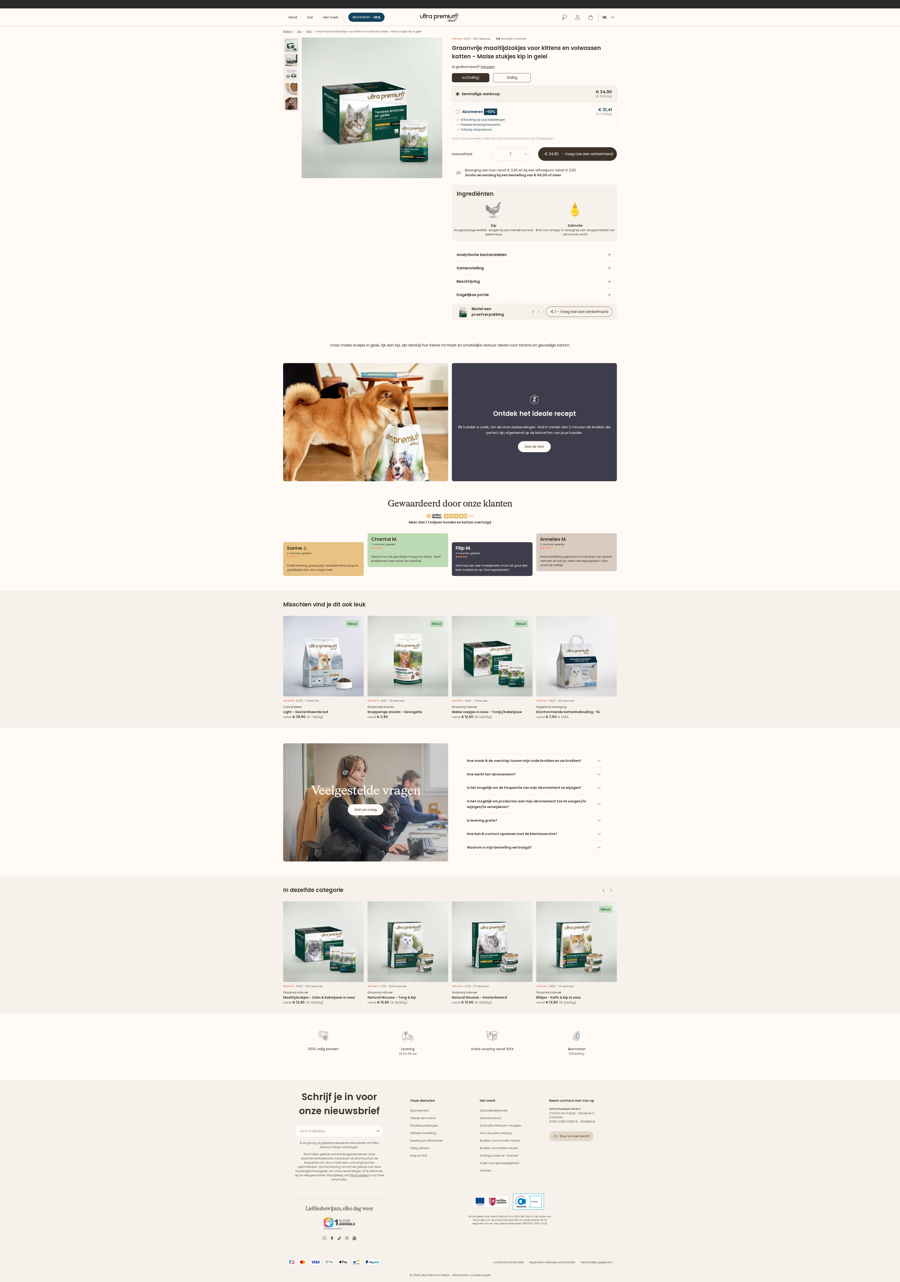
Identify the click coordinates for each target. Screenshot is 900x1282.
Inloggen (488, 66)
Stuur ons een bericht (575, 1136)
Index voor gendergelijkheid (499, 1163)
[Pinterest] (346, 1239)
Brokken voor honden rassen (500, 1141)
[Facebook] (331, 1239)
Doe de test (534, 446)
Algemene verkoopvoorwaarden (552, 1262)
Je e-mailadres (312, 1131)
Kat (299, 31)
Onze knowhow (490, 1118)
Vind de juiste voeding (496, 1133)
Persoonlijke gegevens (596, 1262)
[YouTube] (354, 1239)
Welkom (288, 31)
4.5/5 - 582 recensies (477, 39)
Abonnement (419, 1111)
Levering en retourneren (426, 1141)
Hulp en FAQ (418, 1156)
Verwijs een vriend (422, 1118)
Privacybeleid (359, 1175)
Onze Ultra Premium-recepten (500, 1126)
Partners (485, 1171)
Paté (308, 31)
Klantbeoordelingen (424, 1126)
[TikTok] (339, 1239)
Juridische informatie (508, 1262)
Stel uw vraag (366, 809)
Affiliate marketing (423, 1133)
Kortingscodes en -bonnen (499, 1156)
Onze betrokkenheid (493, 1111)
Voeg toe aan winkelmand (323, 691)
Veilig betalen (419, 1148)
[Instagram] (324, 1239)
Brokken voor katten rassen (499, 1148)
